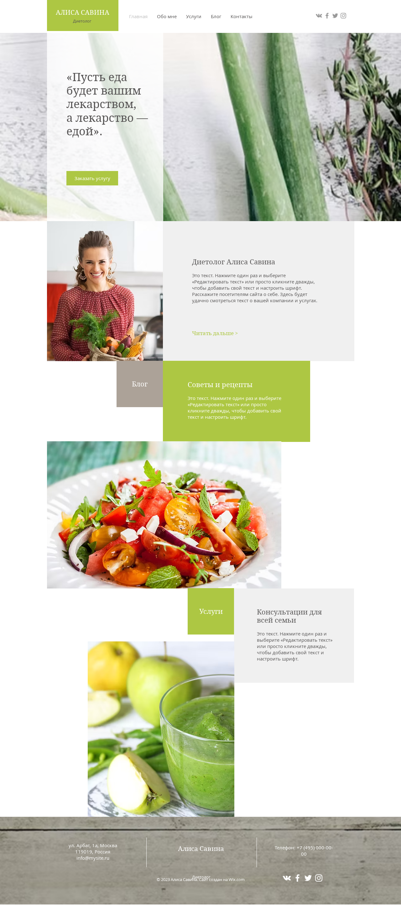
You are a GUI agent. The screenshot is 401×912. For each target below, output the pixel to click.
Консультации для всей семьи (289, 616)
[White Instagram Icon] (319, 878)
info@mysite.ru (92, 858)
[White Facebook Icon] (297, 878)
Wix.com (237, 879)
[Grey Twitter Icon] (335, 15)
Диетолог (82, 21)
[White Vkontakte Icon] (287, 878)
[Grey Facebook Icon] (327, 15)
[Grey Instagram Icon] (343, 15)
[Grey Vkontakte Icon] (319, 15)
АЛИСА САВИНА (82, 12)
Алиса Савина (201, 848)
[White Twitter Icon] (308, 878)
